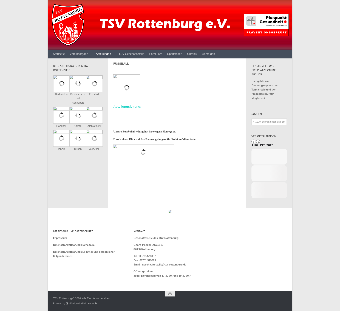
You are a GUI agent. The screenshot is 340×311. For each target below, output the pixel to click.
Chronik (192, 53)
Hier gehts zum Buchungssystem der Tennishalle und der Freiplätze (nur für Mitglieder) (264, 90)
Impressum (60, 237)
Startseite (59, 53)
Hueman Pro (91, 303)
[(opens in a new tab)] (77, 78)
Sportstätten (174, 53)
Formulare (155, 53)
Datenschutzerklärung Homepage (74, 244)
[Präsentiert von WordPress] (67, 303)
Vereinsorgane (79, 53)
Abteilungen (103, 53)
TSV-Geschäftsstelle (131, 53)
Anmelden (208, 53)
